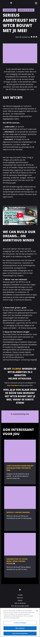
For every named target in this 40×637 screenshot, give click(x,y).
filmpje (16, 368)
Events (20, 600)
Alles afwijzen (20, 628)
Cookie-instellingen (20, 623)
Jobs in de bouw (20, 603)
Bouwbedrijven (9, 10)
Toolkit (20, 595)
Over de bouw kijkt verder (20, 606)
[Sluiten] (37, 611)
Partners (20, 598)
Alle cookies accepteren (20, 633)
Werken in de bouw (26, 10)
